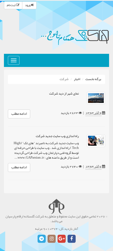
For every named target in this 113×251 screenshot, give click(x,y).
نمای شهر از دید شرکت (64, 93)
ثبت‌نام (11, 5)
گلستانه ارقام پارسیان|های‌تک (75, 37)
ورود (28, 5)
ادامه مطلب (19, 114)
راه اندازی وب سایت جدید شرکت (57, 136)
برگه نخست (93, 79)
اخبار (77, 79)
